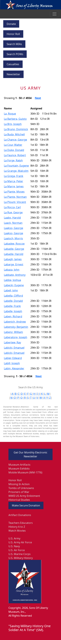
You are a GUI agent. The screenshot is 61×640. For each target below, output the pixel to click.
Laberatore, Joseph (15, 337)
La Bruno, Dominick (16, 129)
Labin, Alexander (14, 368)
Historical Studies (19, 500)
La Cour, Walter (13, 145)
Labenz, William (13, 332)
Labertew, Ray (12, 342)
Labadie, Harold (13, 254)
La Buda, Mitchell (14, 134)
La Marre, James (14, 186)
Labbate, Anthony (15, 275)
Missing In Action (19, 484)
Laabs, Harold (12, 217)
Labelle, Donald (13, 301)
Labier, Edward (13, 358)
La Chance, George (15, 139)
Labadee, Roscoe (14, 243)
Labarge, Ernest (13, 264)
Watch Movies (17, 530)
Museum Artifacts (19, 464)
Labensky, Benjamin (16, 327)
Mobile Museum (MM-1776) (25, 472)
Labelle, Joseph (13, 311)
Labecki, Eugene (14, 285)
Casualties (13, 64)
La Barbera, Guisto (15, 119)
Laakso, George (13, 228)
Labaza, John (11, 269)
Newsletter (13, 74)
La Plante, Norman (15, 197)
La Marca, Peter (13, 181)
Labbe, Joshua (12, 280)
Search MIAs (14, 44)
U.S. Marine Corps (19, 554)
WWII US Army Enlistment (24, 496)
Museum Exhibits (19, 468)
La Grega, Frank (13, 176)
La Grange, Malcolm (16, 171)
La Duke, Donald (14, 150)
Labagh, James (13, 259)
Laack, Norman (13, 223)
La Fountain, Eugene (16, 165)
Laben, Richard (13, 316)
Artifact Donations (19, 515)
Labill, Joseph (12, 363)
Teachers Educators (20, 523)
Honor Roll (13, 34)
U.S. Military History (20, 558)
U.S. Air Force (16, 550)
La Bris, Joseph (13, 124)
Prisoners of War (18, 492)
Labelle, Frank (12, 306)
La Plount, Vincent (15, 202)
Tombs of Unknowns (21, 488)
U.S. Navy (14, 546)
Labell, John (11, 290)
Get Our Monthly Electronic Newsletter (30, 454)
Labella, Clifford (13, 295)
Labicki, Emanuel (14, 347)
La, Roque (10, 113)
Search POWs (15, 54)
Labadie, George (14, 249)
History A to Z (16, 527)
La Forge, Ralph (13, 160)
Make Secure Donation (26, 505)
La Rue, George (13, 212)
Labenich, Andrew (15, 321)
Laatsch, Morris (13, 238)
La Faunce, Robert (15, 155)
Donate (11, 24)
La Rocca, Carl (12, 207)
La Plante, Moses (14, 191)
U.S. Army (14, 538)
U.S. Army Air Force (20, 542)
